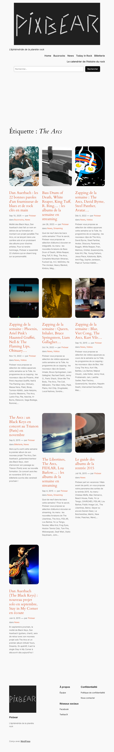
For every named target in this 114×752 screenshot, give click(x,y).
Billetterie (18, 444)
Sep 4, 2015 (47, 491)
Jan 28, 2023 (48, 224)
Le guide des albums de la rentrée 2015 (85, 463)
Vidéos (89, 219)
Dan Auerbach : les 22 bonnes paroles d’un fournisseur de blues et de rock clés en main (23, 201)
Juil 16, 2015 (81, 473)
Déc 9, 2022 (80, 215)
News (27, 219)
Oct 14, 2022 (48, 347)
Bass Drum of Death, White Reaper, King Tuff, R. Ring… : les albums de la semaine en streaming (56, 206)
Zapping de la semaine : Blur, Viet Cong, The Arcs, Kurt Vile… (88, 331)
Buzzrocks (19, 219)
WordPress (25, 741)
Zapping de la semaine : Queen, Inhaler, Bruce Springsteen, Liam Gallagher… (56, 333)
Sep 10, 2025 (15, 215)
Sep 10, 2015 (81, 343)
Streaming (58, 228)
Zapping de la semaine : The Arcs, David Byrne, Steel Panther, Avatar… (90, 201)
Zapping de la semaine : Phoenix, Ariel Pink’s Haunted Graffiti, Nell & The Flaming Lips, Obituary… (23, 337)
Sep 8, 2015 (14, 440)
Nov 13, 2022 (15, 356)
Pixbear (32, 215)
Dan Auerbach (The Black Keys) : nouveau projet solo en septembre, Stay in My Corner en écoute (23, 602)
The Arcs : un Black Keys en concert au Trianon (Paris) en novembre (24, 426)
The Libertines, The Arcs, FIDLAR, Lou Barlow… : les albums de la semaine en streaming (53, 472)
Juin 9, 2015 (14, 618)
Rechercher (92, 69)
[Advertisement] (57, 96)
